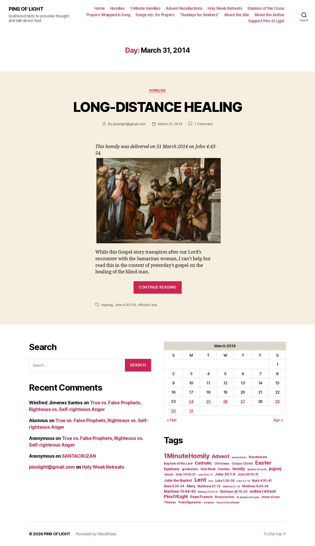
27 (243, 401)
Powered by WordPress (96, 534)
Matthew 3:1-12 (231, 486)
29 (277, 401)
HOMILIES (157, 90)
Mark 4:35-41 (262, 480)
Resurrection (224, 497)
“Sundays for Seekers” (199, 14)
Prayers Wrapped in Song (108, 14)
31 (191, 411)
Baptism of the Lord (178, 463)
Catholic (203, 463)
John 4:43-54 (125, 305)
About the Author (269, 14)
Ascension (258, 457)
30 (173, 411)
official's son (147, 305)
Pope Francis (201, 497)
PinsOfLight (176, 496)
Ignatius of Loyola (257, 469)
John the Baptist (178, 480)
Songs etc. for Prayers (155, 14)
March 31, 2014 (170, 124)
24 (191, 401)
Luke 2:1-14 (243, 481)
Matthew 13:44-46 (180, 491)
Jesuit (168, 474)
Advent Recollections (184, 8)
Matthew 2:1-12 (209, 486)
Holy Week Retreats (225, 8)
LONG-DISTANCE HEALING (157, 107)
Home (99, 8)
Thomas (170, 502)
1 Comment (203, 124)
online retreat (263, 491)
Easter (263, 463)
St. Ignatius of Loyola (248, 497)
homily (238, 468)
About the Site (236, 14)
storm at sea (270, 497)
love (210, 481)
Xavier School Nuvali (227, 502)
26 (225, 401)
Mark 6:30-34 (174, 486)
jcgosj (275, 468)
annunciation (239, 457)
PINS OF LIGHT (26, 9)
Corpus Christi (242, 463)
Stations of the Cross (266, 8)
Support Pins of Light (266, 21)
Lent (200, 480)
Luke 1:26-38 (224, 480)
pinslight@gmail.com (129, 124)
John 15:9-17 (205, 474)
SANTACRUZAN (79, 456)
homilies (224, 469)
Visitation (209, 502)
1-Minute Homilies (145, 8)
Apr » (278, 420)
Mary (191, 486)
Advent (220, 456)
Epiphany (172, 469)
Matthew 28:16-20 (234, 491)
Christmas (221, 463)
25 (208, 401)
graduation (190, 469)
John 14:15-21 (185, 474)
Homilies (117, 8)
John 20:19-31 (248, 474)
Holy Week (208, 469)
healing (107, 305)
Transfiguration (189, 502)
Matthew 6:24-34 (255, 486)
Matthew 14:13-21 (208, 491)
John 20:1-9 (225, 474)
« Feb (172, 420)
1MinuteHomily (187, 456)
